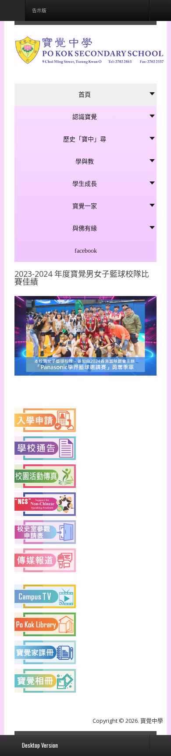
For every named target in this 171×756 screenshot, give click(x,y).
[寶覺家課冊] (45, 651)
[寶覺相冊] (45, 679)
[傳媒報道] (45, 559)
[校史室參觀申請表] (45, 531)
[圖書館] (45, 623)
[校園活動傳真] (45, 475)
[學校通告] (45, 447)
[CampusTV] (45, 595)
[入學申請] (45, 419)
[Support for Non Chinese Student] (45, 503)
